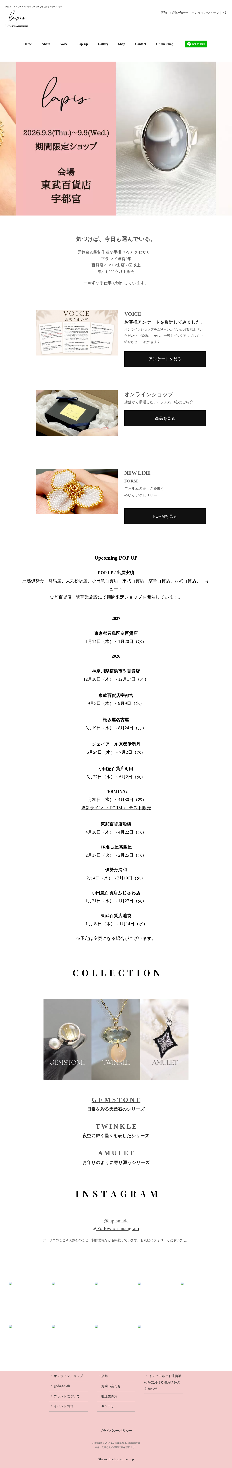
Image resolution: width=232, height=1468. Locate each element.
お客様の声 (62, 1386)
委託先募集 (109, 1396)
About (46, 44)
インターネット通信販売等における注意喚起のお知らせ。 (162, 1382)
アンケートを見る (165, 359)
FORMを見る (165, 516)
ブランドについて (67, 1396)
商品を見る (165, 418)
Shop (121, 44)
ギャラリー (109, 1406)
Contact (140, 44)
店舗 (164, 12)
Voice (64, 44)
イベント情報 (63, 1406)
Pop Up (82, 44)
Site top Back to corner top (116, 1459)
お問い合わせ (179, 12)
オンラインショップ (205, 12)
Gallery (103, 44)
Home (27, 44)
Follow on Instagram (118, 1228)
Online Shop (164, 44)
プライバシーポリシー (116, 1431)
